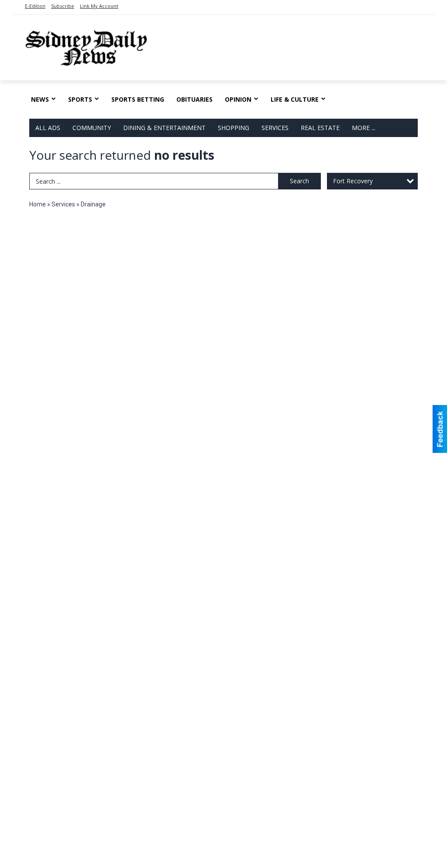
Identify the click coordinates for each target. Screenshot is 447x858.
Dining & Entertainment (164, 128)
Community (91, 128)
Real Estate (320, 128)
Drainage (93, 204)
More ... (363, 128)
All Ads (47, 128)
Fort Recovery (353, 181)
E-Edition (35, 6)
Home (37, 204)
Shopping (233, 128)
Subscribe (62, 6)
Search (299, 181)
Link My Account (99, 6)
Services (275, 128)
